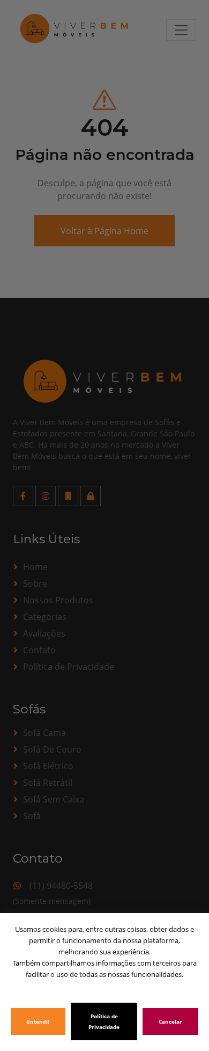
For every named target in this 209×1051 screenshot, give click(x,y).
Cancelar (170, 1021)
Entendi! (38, 1021)
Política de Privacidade (104, 1021)
